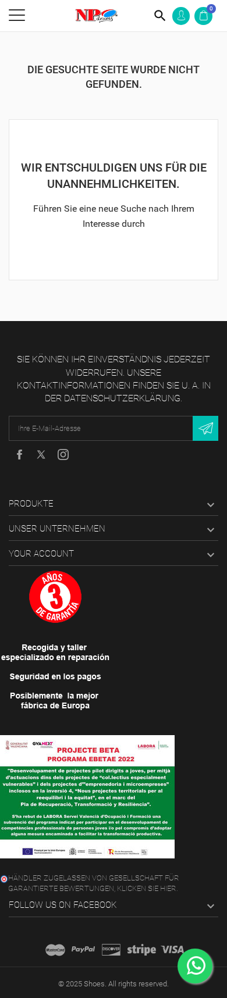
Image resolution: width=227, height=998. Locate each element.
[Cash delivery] (141, 950)
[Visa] (172, 950)
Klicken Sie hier (146, 888)
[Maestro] (55, 950)
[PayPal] (83, 950)
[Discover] (111, 950)
